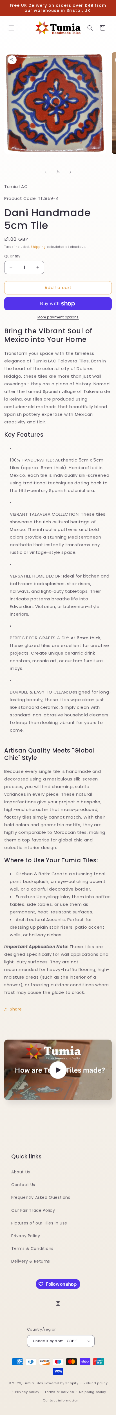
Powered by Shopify (61, 1383)
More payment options (58, 317)
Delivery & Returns (30, 1261)
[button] (11, 28)
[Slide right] (70, 172)
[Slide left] (45, 172)
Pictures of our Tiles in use (39, 1223)
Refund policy (96, 1383)
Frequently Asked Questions (40, 1197)
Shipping (38, 247)
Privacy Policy (25, 1236)
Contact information (61, 1400)
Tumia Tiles (33, 1383)
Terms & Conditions (32, 1248)
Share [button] (16, 1009)
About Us (20, 1172)
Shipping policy (92, 1392)
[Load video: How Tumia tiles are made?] (58, 1070)
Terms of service (59, 1392)
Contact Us (23, 1184)
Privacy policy (27, 1392)
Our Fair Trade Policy (33, 1210)
